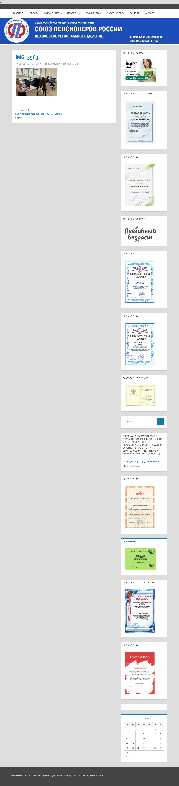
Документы (92, 13)
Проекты (72, 13)
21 (150, 743)
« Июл (127, 757)
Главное (18, 13)
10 (127, 738)
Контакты (149, 13)
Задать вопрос (116, 13)
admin (38, 63)
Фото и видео (51, 13)
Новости (33, 13)
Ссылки (134, 13)
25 (133, 748)
